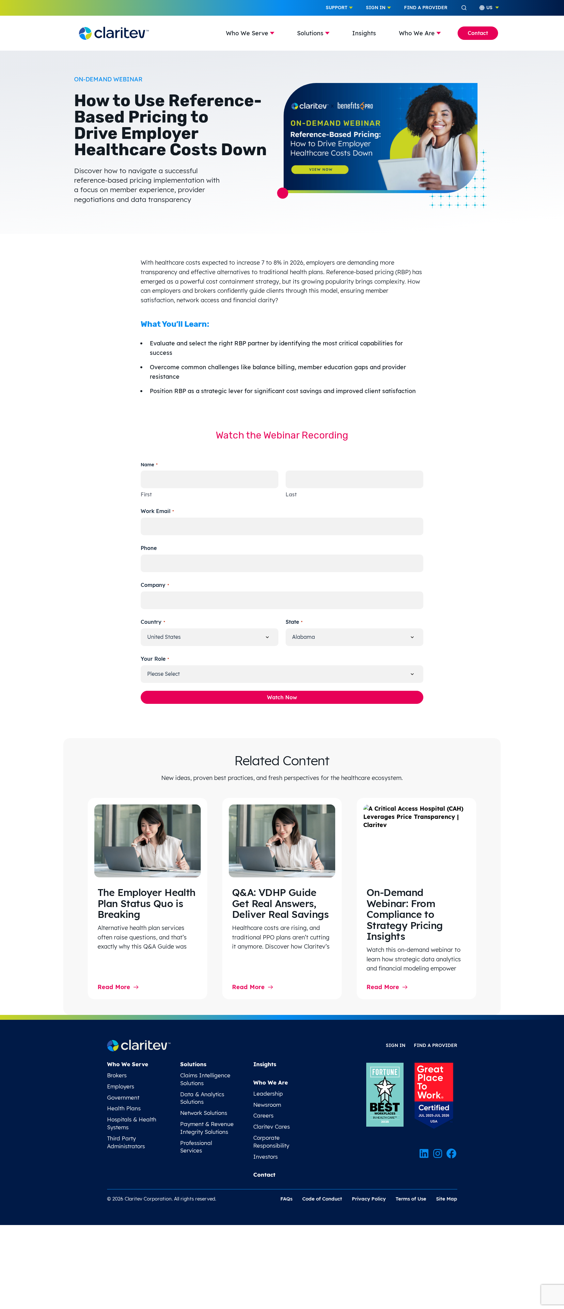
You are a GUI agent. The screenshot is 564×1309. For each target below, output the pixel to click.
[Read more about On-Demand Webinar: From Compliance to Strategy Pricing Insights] (416, 840)
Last (291, 494)
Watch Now (282, 697)
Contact (478, 33)
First (146, 494)
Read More (114, 987)
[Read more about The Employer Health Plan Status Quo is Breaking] (147, 840)
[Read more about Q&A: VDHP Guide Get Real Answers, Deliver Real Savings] (282, 840)
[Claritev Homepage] (114, 33)
